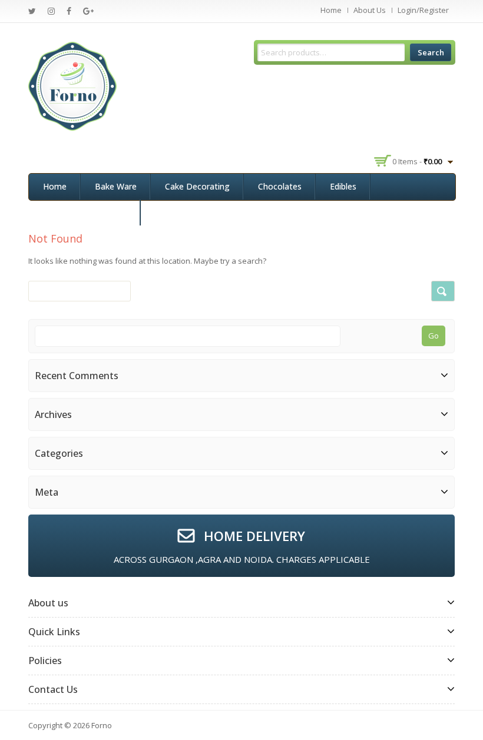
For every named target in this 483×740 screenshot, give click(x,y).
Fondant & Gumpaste (85, 212)
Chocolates (280, 186)
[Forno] (72, 85)
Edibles (343, 186)
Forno (101, 725)
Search (431, 52)
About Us (369, 10)
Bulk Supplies (180, 212)
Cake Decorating (197, 186)
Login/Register (423, 10)
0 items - (417, 161)
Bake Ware (116, 186)
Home (331, 10)
